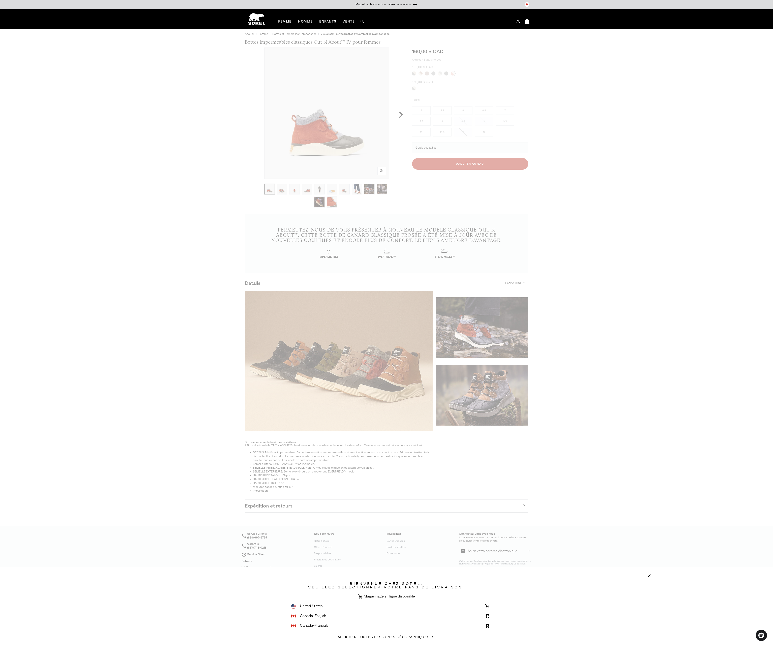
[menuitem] (285, 21)
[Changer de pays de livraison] (527, 4)
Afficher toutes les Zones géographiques (384, 637)
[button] (761, 635)
